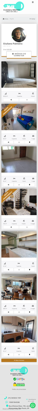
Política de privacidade (19, 389)
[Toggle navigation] (32, 2)
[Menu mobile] (13, 7)
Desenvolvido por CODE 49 (12, 409)
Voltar (33, 19)
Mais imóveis (19, 360)
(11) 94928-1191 (14, 398)
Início (6, 19)
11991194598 (14, 402)
